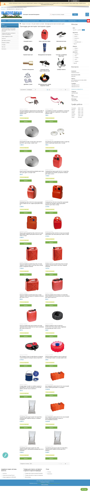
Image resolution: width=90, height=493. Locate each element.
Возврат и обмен (5, 42)
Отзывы (3, 44)
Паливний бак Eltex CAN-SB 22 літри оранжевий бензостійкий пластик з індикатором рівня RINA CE (31, 203)
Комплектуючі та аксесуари (14, 20)
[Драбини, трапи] (28, 78)
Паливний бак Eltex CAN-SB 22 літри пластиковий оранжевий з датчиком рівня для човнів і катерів (57, 233)
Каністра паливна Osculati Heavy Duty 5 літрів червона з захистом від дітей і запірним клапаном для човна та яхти (32, 296)
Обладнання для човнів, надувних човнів (44, 85)
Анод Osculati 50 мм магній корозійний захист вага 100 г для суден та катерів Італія (32, 172)
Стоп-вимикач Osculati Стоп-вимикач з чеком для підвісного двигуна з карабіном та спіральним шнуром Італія (57, 112)
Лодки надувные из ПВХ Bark (9, 477)
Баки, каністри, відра (44, 41)
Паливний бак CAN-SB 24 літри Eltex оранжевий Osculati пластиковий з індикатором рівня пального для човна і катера (56, 203)
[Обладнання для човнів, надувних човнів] (44, 78)
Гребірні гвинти (61, 69)
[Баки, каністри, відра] (44, 34)
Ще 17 (75, 43)
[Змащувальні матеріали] (44, 48)
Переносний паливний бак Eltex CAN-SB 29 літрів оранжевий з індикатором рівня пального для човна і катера (31, 234)
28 (65, 89)
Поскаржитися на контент (43, 483)
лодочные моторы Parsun (8, 475)
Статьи (49, 472)
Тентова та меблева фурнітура (61, 55)
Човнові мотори (72, 20)
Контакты (4, 49)
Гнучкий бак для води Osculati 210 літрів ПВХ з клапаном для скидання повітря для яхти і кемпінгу (56, 449)
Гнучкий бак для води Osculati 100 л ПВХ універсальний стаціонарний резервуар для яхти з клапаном (32, 449)
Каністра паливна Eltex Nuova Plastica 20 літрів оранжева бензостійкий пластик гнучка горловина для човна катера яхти (32, 327)
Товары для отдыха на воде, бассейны (34, 473)
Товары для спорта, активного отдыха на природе (8, 33)
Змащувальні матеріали (44, 54)
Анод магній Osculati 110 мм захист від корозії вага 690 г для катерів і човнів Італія (31, 142)
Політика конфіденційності (55, 483)
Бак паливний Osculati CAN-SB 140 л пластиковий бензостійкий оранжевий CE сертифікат (57, 387)
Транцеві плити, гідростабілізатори (45, 70)
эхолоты (5, 473)
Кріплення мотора (61, 41)
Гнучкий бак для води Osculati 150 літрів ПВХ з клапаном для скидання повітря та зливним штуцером (31, 418)
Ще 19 (75, 63)
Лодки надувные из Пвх (7, 36)
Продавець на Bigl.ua (45, 482)
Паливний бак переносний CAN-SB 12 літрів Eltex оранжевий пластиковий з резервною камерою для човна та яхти (57, 172)
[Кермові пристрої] (28, 48)
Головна (4, 20)
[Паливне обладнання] (28, 63)
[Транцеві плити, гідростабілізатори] (44, 63)
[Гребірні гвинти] (61, 63)
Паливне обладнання (28, 69)
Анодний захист (28, 41)
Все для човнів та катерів (38, 23)
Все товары (4, 26)
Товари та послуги (26, 23)
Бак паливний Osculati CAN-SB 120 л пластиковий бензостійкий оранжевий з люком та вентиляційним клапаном (57, 418)
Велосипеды (28, 477)
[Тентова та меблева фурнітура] (61, 48)
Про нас (3, 46)
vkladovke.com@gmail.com (77, 89)
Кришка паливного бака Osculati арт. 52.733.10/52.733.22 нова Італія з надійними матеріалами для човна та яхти (55, 327)
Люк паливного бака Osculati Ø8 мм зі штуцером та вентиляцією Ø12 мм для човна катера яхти (31, 357)
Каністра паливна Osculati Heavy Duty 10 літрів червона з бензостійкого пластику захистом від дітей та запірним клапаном (31, 265)
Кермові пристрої (28, 54)
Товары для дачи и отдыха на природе (34, 475)
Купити (25, 121)
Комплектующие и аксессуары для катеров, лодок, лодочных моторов (8, 30)
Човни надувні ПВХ (45, 20)
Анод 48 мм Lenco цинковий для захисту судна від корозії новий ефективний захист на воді (57, 142)
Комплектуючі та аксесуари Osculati (31, 20)
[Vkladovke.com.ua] (11, 14)
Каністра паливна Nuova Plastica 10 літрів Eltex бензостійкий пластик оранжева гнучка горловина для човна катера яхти (57, 296)
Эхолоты (4, 38)
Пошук (75, 14)
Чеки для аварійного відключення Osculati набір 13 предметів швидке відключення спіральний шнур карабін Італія (32, 112)
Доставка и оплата (6, 40)
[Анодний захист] (28, 34)
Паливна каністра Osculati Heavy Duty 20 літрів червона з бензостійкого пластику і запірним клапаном (56, 265)
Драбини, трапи (28, 84)
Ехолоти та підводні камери (59, 20)
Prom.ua (52, 480)
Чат (85, 489)
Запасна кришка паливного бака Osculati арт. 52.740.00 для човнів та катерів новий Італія (56, 357)
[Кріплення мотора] (61, 34)
